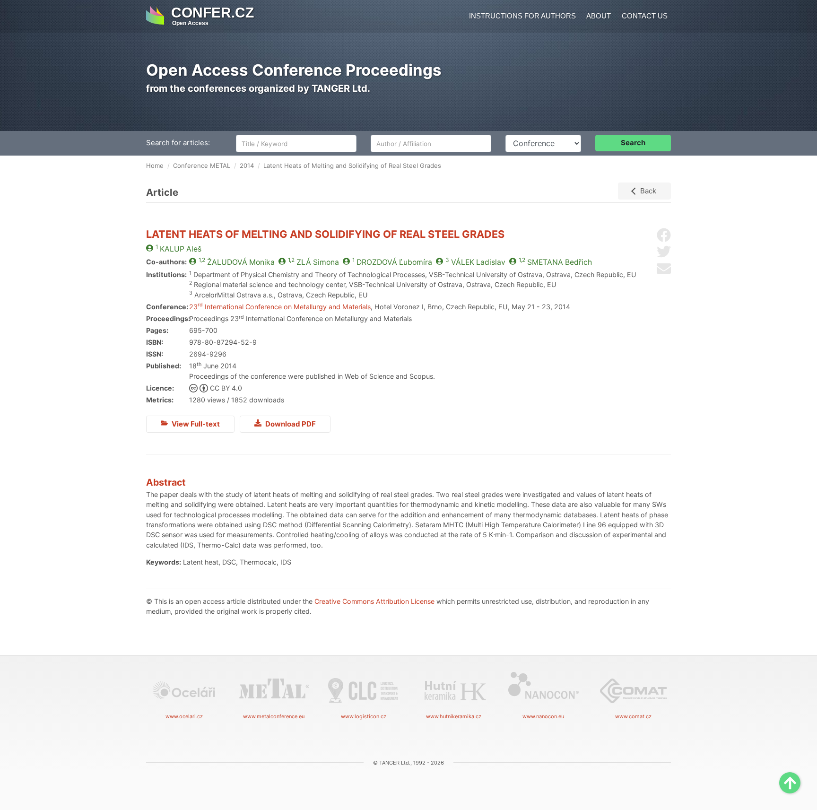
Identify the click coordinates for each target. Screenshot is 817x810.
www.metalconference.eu (273, 716)
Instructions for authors (522, 16)
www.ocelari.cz (184, 716)
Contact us (645, 16)
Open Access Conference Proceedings (294, 70)
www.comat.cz (633, 716)
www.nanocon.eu (543, 716)
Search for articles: (178, 142)
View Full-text (195, 423)
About (598, 16)
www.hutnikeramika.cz (453, 716)
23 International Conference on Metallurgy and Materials (280, 307)
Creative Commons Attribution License (374, 601)
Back (648, 190)
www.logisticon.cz (363, 716)
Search (633, 142)
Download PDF (290, 423)
